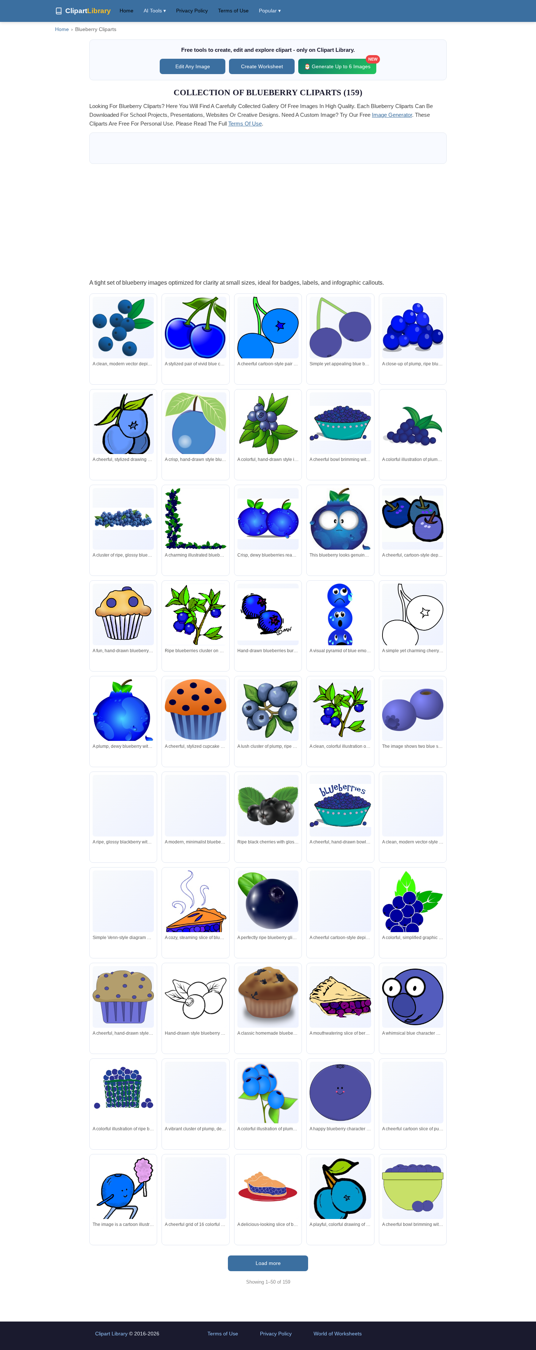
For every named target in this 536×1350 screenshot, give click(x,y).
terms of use (245, 123)
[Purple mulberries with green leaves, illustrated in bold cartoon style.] (340, 903)
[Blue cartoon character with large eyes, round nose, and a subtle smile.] (412, 997)
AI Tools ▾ (155, 11)
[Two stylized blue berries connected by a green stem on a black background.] (340, 327)
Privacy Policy (192, 11)
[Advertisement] (268, 221)
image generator (392, 115)
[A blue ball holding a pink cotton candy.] (123, 1194)
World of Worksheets (338, 1333)
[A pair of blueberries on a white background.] (412, 710)
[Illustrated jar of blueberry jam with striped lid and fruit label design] (412, 826)
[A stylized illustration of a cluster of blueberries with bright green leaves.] (412, 904)
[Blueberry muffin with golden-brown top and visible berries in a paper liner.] (268, 998)
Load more (268, 1263)
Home (126, 11)
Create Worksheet (262, 66)
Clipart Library (111, 1333)
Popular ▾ (270, 11)
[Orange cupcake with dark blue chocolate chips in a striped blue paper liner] (195, 711)
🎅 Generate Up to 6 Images (340, 64)
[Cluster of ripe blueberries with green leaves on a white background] (195, 1095)
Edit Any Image (192, 66)
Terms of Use (233, 11)
